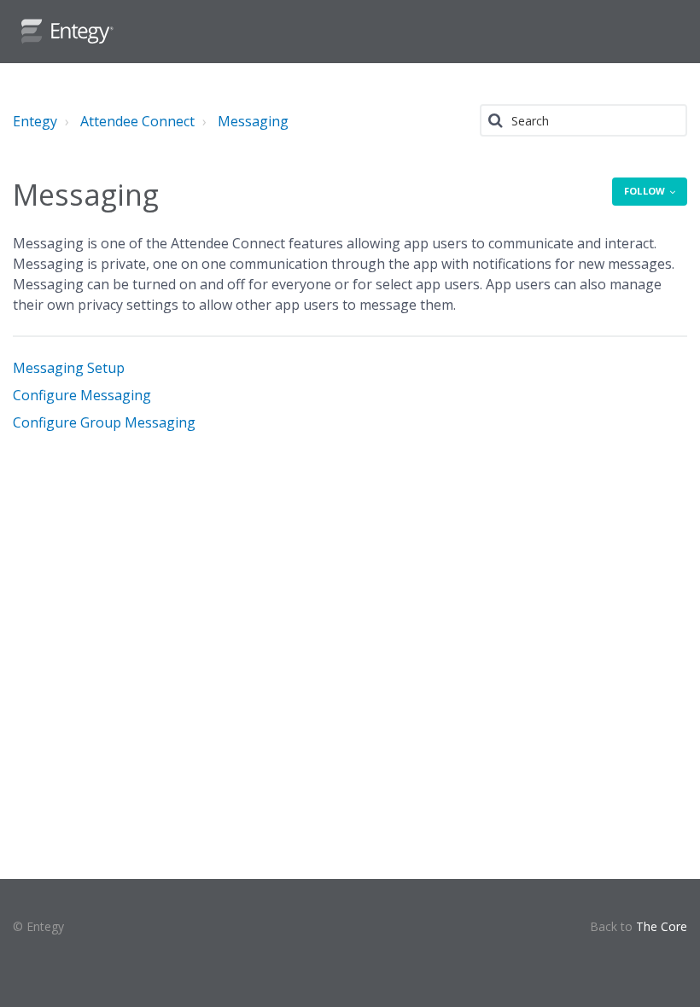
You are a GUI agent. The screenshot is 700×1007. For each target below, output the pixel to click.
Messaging (253, 121)
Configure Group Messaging (104, 422)
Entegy (35, 121)
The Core (661, 926)
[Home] (67, 31)
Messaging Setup (69, 367)
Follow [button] (644, 190)
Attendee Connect (137, 121)
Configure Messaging (82, 395)
